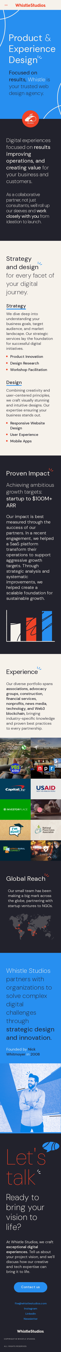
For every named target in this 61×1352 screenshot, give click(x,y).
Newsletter (31, 1319)
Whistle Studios (26, 1339)
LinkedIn (30, 1313)
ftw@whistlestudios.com (31, 1303)
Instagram (30, 1308)
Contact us (30, 1287)
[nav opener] (6, 5)
